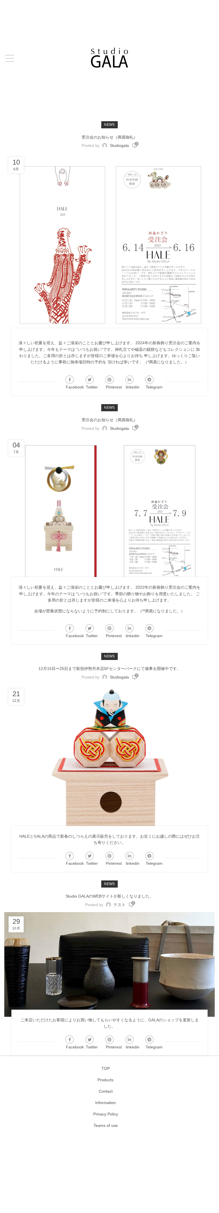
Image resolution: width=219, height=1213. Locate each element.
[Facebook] (69, 379)
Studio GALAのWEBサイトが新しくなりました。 (109, 896)
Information (105, 1102)
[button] (9, 58)
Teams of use (106, 1125)
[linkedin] (129, 379)
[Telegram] (149, 379)
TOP (106, 1068)
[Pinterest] (109, 379)
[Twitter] (89, 379)
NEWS (109, 125)
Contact (106, 1091)
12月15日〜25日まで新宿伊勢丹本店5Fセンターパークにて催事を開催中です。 (109, 668)
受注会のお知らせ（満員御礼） (109, 137)
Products (105, 1080)
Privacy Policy (105, 1114)
